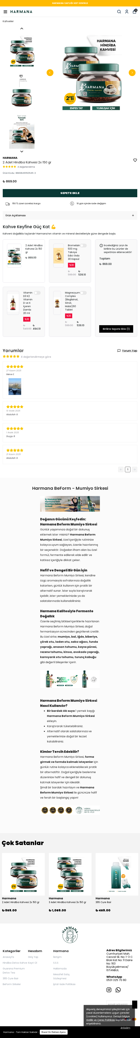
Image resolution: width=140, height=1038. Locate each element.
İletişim (57, 957)
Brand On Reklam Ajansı (53, 1032)
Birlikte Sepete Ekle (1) (116, 329)
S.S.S (55, 962)
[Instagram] (108, 989)
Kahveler (8, 21)
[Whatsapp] (118, 989)
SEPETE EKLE (70, 193)
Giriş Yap (33, 957)
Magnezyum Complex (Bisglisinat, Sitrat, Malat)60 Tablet (72, 301)
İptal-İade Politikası (64, 984)
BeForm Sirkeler (12, 984)
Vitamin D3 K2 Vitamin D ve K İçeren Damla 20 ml (27, 303)
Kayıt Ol (32, 962)
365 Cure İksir (10, 978)
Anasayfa (8, 957)
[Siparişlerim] (127, 12)
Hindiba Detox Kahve (15, 962)
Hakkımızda (60, 968)
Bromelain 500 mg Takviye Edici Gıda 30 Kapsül (74, 252)
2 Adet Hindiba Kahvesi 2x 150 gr (34, 249)
